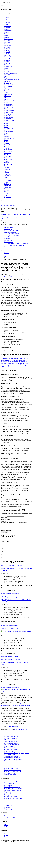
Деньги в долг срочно (11, 743)
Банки (6, 826)
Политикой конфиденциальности (21, 705)
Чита (5, 189)
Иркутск (7, 65)
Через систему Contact (11, 756)
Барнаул (6, 29)
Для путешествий (9, 783)
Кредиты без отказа (10, 774)
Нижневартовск (9, 107)
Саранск (7, 146)
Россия (6, 136)
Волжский (7, 45)
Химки (6, 182)
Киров (6, 78)
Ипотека (7, 238)
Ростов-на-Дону (9, 138)
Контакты (7, 837)
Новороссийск (8, 117)
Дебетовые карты (13, 237)
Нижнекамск (8, 109)
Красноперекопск (9, 84)
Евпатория (7, 55)
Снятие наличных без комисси (14, 788)
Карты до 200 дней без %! (9, 218)
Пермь (6, 130)
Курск (6, 91)
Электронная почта (7, 519)
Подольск (7, 133)
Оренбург (7, 125)
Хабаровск (7, 180)
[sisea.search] (1, 200)
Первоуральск (8, 128)
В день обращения (10, 773)
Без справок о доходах (11, 795)
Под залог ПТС (9, 751)
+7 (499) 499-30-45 (12, 726)
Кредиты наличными (11, 230)
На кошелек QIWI (9, 754)
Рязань (6, 140)
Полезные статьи (9, 833)
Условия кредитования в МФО (10, 358)
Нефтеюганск (8, 105)
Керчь (6, 76)
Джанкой (7, 52)
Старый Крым (8, 158)
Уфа (5, 177)
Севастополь (8, 149)
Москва (6, 99)
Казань (6, 68)
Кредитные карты (13, 233)
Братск (6, 35)
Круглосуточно (9, 746)
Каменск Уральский (10, 73)
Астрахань (7, 26)
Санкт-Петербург (9, 145)
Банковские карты (10, 232)
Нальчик (7, 102)
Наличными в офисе (10, 748)
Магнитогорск (8, 94)
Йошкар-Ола (8, 66)
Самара (6, 143)
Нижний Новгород (10, 110)
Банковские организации (16, 245)
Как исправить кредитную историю (14, 364)
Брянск (6, 37)
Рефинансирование (10, 240)
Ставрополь (8, 156)
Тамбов (6, 167)
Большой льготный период (12, 787)
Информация (8, 247)
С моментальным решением (13, 771)
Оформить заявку (6, 276)
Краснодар (7, 83)
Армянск (7, 22)
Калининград (8, 70)
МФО (6, 825)
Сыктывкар (8, 164)
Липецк (6, 92)
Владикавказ (8, 40)
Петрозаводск (8, 131)
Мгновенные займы (10, 740)
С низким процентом (11, 768)
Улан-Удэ (7, 174)
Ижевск (6, 61)
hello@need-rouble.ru (20, 729)
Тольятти (7, 169)
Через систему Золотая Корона (13, 759)
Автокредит (8, 229)
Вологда (7, 47)
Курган (6, 89)
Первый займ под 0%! (11, 736)
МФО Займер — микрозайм (9, 628)
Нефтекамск (8, 104)
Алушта (6, 21)
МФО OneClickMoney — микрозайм (12, 565)
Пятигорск (7, 135)
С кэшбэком (8, 785)
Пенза (6, 127)
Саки (6, 141)
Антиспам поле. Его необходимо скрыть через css (16, 513)
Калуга (6, 71)
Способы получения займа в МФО (15, 363)
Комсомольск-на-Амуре (11, 79)
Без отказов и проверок (11, 744)
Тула (5, 171)
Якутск (6, 193)
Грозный (7, 50)
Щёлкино (7, 192)
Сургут (6, 162)
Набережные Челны (10, 101)
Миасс (6, 97)
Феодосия (7, 179)
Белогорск (7, 34)
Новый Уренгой (9, 120)
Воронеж (7, 48)
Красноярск (8, 86)
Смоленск (7, 153)
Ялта (5, 195)
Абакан (6, 17)
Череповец (7, 187)
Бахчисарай (8, 30)
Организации (8, 242)
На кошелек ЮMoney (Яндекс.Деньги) (16, 753)
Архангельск (8, 24)
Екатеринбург (8, 57)
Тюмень (6, 172)
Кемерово (7, 74)
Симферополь (8, 151)
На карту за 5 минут (10, 738)
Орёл (6, 123)
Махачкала (7, 96)
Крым (6, 88)
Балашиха (7, 27)
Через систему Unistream (12, 757)
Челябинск (7, 185)
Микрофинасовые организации (18, 243)
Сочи (6, 154)
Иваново (7, 60)
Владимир (7, 42)
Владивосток (8, 39)
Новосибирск (8, 118)
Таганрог (7, 166)
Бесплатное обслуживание (12, 790)
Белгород (7, 32)
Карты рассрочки (13, 235)
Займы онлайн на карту (11, 741)
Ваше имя (4, 517)
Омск (6, 122)
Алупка (6, 19)
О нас (6, 835)
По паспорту (8, 793)
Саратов (7, 148)
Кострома (7, 81)
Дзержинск (7, 53)
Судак (6, 161)
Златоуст (7, 58)
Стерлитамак (8, 159)
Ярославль (7, 197)
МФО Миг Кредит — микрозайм (11, 659)
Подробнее (4, 593)
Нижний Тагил (9, 112)
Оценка (3, 521)
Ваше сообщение (6, 530)
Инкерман (7, 63)
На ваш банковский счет (12, 761)
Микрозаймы (8, 227)
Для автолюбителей (10, 782)
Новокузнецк (8, 115)
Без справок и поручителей (12, 770)
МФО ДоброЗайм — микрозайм (11, 597)
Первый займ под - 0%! (8, 205)
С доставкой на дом (10, 749)
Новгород (7, 114)
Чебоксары (7, 184)
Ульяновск (7, 175)
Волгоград (7, 44)
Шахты (6, 190)
